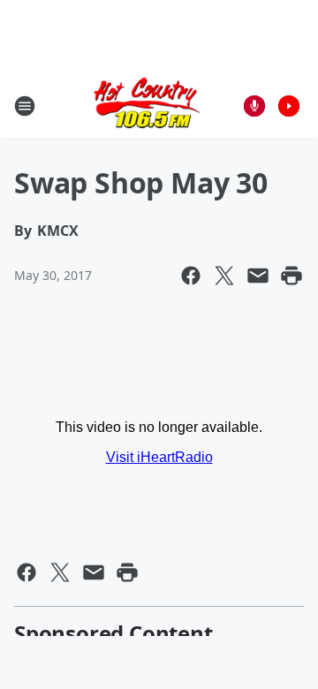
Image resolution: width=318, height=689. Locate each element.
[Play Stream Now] (288, 106)
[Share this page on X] (224, 275)
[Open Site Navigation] (24, 106)
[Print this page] (291, 275)
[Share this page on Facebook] (190, 275)
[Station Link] (147, 105)
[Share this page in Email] (258, 275)
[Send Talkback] (254, 106)
